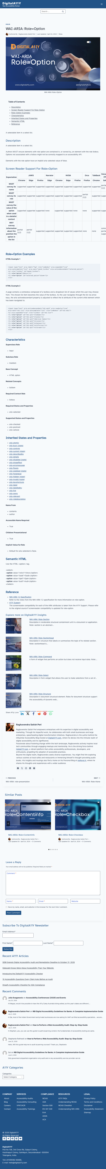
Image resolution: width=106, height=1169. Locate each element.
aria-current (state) (17, 451)
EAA (44, 1112)
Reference (15, 124)
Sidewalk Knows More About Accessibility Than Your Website (28, 968)
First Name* (7, 943)
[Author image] (7, 34)
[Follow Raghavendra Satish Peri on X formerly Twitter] (22, 768)
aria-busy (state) (16, 446)
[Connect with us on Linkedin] (4, 1138)
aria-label (13, 485)
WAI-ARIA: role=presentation (18, 780)
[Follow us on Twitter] (8, 1138)
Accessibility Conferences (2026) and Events (46, 998)
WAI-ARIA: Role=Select (38, 675)
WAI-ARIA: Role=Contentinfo (21, 835)
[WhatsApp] (50, 713)
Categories (6, 1074)
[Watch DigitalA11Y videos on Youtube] (20, 1138)
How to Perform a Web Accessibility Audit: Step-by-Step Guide (60, 1025)
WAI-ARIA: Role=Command (40, 657)
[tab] (48, 849)
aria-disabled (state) (17, 460)
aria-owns (13, 493)
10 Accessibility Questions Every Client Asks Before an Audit (27, 979)
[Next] (97, 823)
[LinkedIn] (22, 713)
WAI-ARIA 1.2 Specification (20, 597)
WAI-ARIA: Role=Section (39, 619)
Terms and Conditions (93, 1102)
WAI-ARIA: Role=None (91, 780)
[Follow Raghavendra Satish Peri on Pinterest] (34, 768)
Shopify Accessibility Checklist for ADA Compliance (23, 985)
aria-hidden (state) (17, 477)
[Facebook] (33, 713)
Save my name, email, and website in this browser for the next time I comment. (37, 907)
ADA (44, 1102)
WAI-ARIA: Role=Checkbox (70, 835)
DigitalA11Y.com (54, 738)
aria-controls (14, 448)
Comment (11, 873)
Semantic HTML (18, 121)
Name (10, 901)
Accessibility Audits (25, 1098)
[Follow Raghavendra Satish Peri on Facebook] (18, 768)
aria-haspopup (15, 474)
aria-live (12, 491)
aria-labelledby (15, 488)
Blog (6, 1102)
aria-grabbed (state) (17, 471)
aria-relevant (14, 496)
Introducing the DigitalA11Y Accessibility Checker (22, 974)
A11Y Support (14, 603)
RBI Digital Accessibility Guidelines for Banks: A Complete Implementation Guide (68, 1011)
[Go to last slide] (8, 823)
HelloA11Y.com (22, 749)
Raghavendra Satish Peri (27, 34)
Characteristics (17, 116)
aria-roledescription (17, 499)
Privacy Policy (89, 1098)
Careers (7, 1105)
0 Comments (36, 841)
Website (74, 901)
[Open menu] (102, 4)
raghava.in (82, 760)
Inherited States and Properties (24, 118)
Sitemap (87, 1112)
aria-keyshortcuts (16, 482)
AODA (44, 1116)
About (6, 1098)
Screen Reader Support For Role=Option (28, 110)
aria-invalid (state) (17, 479)
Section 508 (47, 1105)
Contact (7, 1109)
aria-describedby (16, 454)
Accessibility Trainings (26, 1109)
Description (16, 107)
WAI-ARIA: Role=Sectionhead (41, 638)
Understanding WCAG (67, 1102)
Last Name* (48, 943)
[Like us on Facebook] (12, 1138)
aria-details (14, 457)
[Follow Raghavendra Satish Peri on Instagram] (26, 768)
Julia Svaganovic (15, 998)
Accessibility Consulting (26, 1102)
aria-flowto (13, 468)
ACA (44, 1119)
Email (42, 901)
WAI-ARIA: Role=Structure (40, 694)
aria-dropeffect (15, 463)
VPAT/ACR (21, 1105)
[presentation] (28, 814)
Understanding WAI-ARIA (68, 1109)
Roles (8, 24)
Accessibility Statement (94, 1109)
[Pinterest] (45, 713)
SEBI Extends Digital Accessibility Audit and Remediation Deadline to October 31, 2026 (38, 962)
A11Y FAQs (62, 1098)
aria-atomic (14, 443)
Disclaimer (88, 1105)
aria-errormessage (17, 465)
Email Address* (8, 932)
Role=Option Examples (20, 113)
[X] (27, 713)
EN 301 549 (47, 1109)
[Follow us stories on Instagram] (16, 1138)
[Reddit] (39, 713)
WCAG (45, 1098)
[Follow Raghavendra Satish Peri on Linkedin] (30, 768)
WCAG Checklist (65, 1105)
